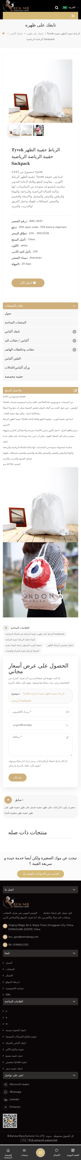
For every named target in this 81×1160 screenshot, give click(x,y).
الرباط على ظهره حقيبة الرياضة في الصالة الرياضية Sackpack (34, 634)
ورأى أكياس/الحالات (17, 367)
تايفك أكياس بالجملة (16, 1043)
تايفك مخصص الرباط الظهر (60, 645)
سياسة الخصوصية (15, 988)
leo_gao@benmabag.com (23, 936)
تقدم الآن (17, 777)
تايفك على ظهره (35, 33)
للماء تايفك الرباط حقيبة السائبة (20, 639)
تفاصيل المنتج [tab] (13, 390)
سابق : (19, 799)
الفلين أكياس (13, 358)
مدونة (49, 1136)
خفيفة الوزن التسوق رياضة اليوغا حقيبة (23, 645)
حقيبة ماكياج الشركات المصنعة (21, 1036)
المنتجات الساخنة (15, 322)
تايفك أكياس (16, 33)
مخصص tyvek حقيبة (16, 1062)
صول (8, 313)
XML (8, 994)
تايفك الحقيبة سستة (16, 1030)
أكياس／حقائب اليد (17, 340)
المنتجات (10, 969)
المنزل (9, 962)
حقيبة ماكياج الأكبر (15, 1049)
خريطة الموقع (13, 982)
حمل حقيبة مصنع (14, 1055)
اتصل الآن (26, 282)
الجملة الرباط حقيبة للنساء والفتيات (22, 651)
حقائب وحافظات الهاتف (19, 349)
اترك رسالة (40, 1152)
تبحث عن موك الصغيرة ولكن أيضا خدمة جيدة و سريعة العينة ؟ (40, 861)
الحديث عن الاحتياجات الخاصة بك (40, 873)
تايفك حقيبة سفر (14, 1068)
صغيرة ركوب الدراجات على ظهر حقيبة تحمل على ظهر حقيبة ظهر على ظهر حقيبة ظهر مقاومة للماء (39, 810)
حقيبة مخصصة (14, 376)
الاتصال (9, 975)
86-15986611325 (18, 944)
